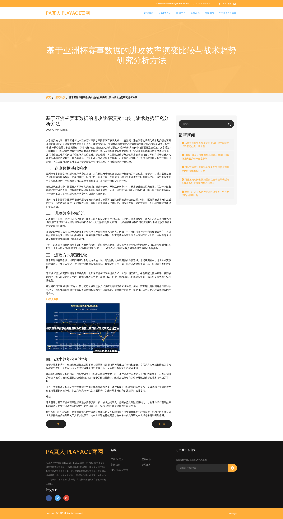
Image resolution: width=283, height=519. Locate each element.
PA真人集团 (89, 513)
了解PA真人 (164, 13)
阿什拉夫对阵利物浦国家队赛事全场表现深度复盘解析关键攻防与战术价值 (205, 181)
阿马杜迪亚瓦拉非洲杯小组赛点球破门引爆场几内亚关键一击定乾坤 (205, 156)
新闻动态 (195, 13)
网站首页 (148, 13)
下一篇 (162, 424)
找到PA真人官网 (228, 13)
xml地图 (233, 513)
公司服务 (209, 13)
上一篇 (56, 424)
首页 (48, 97)
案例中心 (180, 13)
